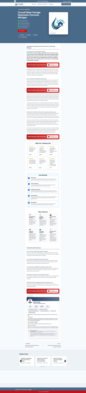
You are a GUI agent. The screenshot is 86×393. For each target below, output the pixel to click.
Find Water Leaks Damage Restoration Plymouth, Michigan (26, 360)
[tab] (42, 366)
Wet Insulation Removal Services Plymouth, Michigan (54, 345)
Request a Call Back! (67, 1)
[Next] (65, 361)
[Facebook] (15, 1)
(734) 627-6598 (66, 4)
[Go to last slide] (21, 361)
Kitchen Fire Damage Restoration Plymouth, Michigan (58, 360)
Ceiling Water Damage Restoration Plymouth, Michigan (32, 345)
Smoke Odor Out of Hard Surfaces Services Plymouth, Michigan (42, 360)
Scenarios (40, 4)
